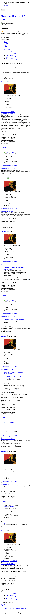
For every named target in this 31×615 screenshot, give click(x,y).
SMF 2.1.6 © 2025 (9, 610)
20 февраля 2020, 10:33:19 (8, 316)
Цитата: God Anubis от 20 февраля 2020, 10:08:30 (15, 377)
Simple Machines (19, 610)
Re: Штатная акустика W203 (9, 165)
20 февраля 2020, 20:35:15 (8, 484)
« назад (3, 70)
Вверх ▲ (23, 608)
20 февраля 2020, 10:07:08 (8, 211)
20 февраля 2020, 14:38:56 (8, 439)
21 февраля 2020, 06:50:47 (8, 564)
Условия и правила (15, 608)
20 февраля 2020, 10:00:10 (8, 168)
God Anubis (4, 81)
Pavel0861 (3, 147)
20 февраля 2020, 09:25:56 (8, 113)
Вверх (2, 589)
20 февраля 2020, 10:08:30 (8, 264)
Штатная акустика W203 (8, 112)
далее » (8, 70)
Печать (3, 75)
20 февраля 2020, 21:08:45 (8, 523)
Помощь (6, 608)
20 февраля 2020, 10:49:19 (8, 369)
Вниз (2, 77)
